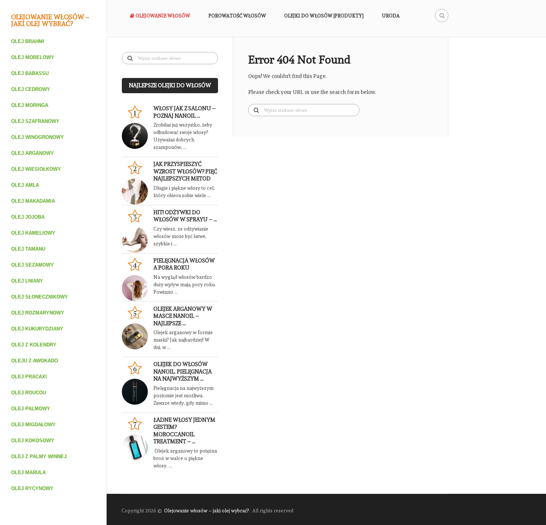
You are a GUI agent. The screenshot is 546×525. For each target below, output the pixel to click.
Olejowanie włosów (162, 16)
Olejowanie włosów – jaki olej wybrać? (50, 20)
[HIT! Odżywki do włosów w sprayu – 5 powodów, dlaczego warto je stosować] (137, 240)
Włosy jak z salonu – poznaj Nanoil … (184, 112)
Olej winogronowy (37, 137)
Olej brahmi (27, 41)
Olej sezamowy (32, 265)
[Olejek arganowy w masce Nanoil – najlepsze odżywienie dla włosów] (137, 336)
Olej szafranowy (35, 121)
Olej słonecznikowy (39, 297)
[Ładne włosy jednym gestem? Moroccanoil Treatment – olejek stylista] (137, 447)
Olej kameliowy (33, 233)
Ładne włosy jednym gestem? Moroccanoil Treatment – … (184, 431)
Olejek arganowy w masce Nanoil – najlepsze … (182, 316)
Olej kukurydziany (37, 329)
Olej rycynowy (32, 488)
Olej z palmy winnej (38, 456)
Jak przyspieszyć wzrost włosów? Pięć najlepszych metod (185, 171)
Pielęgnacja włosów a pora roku (184, 264)
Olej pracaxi (29, 376)
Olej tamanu (28, 249)
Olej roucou (28, 392)
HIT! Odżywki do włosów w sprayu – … (185, 216)
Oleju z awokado (34, 360)
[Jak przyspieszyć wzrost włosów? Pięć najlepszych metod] (137, 192)
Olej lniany (27, 281)
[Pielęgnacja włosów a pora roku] (137, 288)
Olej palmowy (30, 408)
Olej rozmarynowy (37, 313)
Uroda (391, 16)
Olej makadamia (33, 201)
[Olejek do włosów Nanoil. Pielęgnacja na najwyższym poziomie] (137, 392)
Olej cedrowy (30, 89)
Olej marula (28, 472)
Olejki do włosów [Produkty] (324, 16)
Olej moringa (29, 105)
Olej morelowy (32, 57)
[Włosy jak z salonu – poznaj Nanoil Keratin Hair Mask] (137, 136)
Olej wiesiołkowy (36, 169)
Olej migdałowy (33, 424)
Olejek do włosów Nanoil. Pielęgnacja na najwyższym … (182, 371)
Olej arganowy (32, 153)
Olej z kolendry (33, 345)
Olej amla (25, 185)
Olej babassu (30, 73)
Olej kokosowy (32, 440)
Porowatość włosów (237, 16)
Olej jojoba (28, 217)
